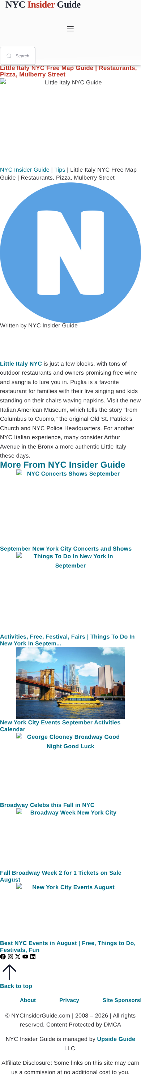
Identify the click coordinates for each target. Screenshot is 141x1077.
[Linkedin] (33, 956)
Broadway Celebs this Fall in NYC (47, 805)
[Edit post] (43, 344)
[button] (14, 344)
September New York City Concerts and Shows (66, 549)
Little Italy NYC (21, 364)
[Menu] (70, 29)
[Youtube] (25, 956)
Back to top (16, 986)
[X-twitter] (18, 956)
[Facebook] (3, 956)
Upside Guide (116, 1039)
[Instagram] (10, 956)
